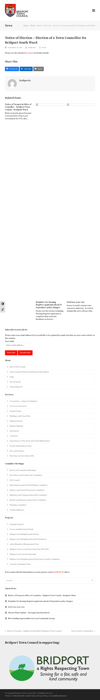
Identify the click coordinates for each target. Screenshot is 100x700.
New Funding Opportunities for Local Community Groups (31, 618)
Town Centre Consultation (82, 631)
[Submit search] (92, 580)
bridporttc (32, 47)
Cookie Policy (30, 696)
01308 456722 (59, 572)
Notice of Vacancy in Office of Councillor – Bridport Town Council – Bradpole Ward (18, 107)
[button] (93, 10)
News (44, 47)
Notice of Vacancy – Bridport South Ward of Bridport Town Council (33, 631)
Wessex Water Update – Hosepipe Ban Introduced (28, 613)
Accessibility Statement (57, 696)
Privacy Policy (42, 696)
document (29, 53)
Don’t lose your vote (76, 302)
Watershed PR (19, 696)
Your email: (9, 341)
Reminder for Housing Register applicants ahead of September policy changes (49, 305)
